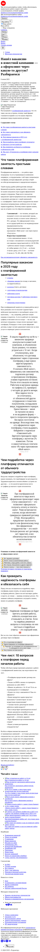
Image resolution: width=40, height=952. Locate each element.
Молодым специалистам (13, 54)
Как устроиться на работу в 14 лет (17, 780)
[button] (3, 41)
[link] (4, 36)
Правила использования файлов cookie (14, 16)
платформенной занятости (21, 111)
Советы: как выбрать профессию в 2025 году (20, 813)
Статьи (7, 52)
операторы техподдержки (16, 302)
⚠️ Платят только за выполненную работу (15, 560)
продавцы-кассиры (14, 297)
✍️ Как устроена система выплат (12, 650)
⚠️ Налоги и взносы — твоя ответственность (16, 567)
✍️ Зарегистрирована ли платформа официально (17, 644)
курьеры (10, 278)
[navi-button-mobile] (3, 48)
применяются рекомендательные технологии (18, 928)
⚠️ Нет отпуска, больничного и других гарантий (16, 565)
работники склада (13, 293)
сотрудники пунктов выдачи (17, 290)
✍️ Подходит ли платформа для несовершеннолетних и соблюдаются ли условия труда (20, 647)
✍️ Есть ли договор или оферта (12, 642)
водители (10, 287)
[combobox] (9, 946)
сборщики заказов (13, 281)
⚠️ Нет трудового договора (10, 558)
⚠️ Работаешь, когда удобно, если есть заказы (16, 563)
